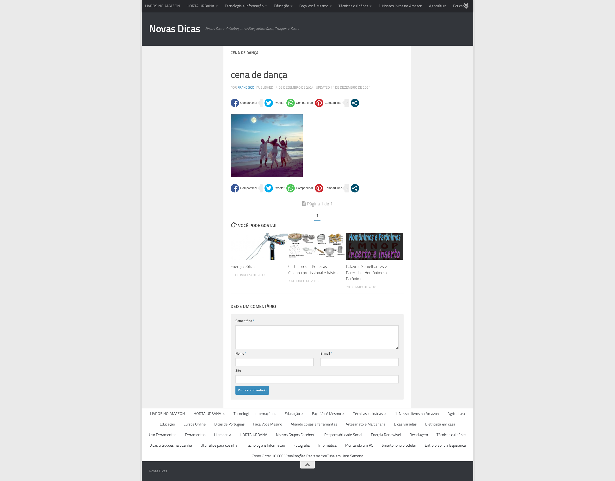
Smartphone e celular (399, 445)
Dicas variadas (405, 424)
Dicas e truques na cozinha (170, 445)
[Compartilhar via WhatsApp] (299, 103)
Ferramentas (195, 434)
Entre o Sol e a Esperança (445, 445)
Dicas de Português (229, 424)
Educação (281, 6)
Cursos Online (195, 424)
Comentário (244, 321)
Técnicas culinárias (353, 6)
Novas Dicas (174, 29)
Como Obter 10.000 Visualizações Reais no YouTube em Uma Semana (307, 456)
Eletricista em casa (440, 424)
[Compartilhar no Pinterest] (328, 103)
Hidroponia (222, 434)
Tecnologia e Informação (244, 6)
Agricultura (437, 6)
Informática (327, 445)
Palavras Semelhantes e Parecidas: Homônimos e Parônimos (367, 272)
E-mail (326, 354)
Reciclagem (419, 434)
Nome (240, 354)
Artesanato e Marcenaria (365, 424)
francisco (246, 88)
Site (238, 371)
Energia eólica (242, 266)
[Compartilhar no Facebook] (244, 103)
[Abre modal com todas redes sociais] (355, 103)
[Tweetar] (274, 103)
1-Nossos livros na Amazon (400, 6)
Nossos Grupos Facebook (296, 434)
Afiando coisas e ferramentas (314, 424)
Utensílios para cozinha (219, 445)
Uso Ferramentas (162, 434)
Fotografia (302, 445)
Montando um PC (359, 445)
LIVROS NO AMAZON (162, 6)
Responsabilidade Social (343, 434)
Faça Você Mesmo (313, 6)
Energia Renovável (386, 434)
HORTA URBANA (200, 6)
